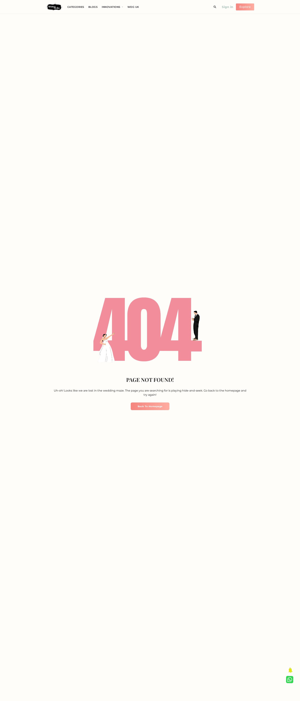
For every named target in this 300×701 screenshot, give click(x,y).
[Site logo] (55, 6)
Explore (245, 7)
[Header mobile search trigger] (214, 6)
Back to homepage (150, 406)
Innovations (111, 7)
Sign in (227, 7)
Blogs (93, 7)
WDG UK (133, 7)
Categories (75, 7)
